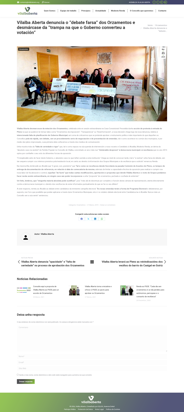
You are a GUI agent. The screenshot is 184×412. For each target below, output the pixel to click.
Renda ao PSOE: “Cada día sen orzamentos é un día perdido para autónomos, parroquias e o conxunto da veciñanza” (150, 291)
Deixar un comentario (107, 205)
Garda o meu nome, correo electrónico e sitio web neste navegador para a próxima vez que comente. (55, 375)
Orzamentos (23, 49)
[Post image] (24, 290)
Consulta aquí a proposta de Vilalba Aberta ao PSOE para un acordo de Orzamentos (46, 289)
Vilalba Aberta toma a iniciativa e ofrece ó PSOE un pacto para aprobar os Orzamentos (98, 289)
